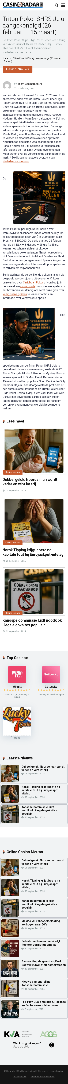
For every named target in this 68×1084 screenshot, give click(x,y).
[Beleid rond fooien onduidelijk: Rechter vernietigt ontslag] (10, 948)
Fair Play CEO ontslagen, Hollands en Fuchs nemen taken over (43, 1003)
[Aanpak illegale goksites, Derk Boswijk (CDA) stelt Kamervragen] (10, 968)
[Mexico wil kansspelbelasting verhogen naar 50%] (10, 928)
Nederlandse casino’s (16, 161)
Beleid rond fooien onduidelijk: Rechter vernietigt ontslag (41, 943)
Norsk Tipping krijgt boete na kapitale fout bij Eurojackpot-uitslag (33, 552)
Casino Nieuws (17, 69)
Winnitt (17, 686)
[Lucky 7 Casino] (17, 734)
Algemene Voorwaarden (43, 1076)
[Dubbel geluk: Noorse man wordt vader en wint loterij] (34, 451)
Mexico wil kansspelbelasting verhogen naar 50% (40, 922)
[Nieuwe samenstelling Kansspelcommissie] (10, 988)
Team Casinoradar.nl (30, 84)
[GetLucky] (51, 682)
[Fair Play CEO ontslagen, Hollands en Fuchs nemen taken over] (10, 1009)
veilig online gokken (15, 294)
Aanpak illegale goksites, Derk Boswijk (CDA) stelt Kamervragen (43, 963)
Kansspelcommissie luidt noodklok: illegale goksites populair (33, 622)
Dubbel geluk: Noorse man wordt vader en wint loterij (30, 481)
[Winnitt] (17, 682)
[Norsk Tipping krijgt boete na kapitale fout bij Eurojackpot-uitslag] (34, 521)
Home (5, 58)
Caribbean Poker (33, 282)
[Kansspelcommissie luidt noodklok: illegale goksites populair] (34, 591)
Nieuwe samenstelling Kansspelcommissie (36, 983)
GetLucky (51, 686)
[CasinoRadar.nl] (23, 4)
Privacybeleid (20, 1076)
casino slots (27, 286)
